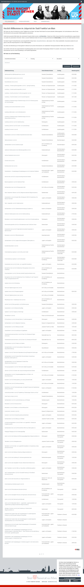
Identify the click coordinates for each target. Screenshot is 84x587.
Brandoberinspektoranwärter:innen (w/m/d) (14, 78)
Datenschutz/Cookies (53, 581)
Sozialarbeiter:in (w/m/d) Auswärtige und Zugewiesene (16, 330)
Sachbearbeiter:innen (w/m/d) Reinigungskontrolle (15, 187)
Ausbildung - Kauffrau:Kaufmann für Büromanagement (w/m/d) (18, 93)
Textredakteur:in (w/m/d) (10, 315)
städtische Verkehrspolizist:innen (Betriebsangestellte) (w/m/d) (18, 150)
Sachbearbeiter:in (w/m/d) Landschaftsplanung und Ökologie (17, 400)
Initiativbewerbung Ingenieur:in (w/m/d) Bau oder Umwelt (16, 252)
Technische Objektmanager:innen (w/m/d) (13, 287)
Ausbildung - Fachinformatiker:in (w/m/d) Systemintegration (17, 97)
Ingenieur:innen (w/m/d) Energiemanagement (14, 291)
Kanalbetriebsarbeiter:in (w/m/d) (11, 246)
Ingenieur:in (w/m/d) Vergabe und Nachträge (14, 311)
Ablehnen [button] (75, 580)
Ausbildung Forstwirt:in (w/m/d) (11, 129)
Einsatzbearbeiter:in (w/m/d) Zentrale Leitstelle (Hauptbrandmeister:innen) (20, 273)
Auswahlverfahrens (41, 41)
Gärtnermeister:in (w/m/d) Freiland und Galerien (14, 343)
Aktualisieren (76, 66)
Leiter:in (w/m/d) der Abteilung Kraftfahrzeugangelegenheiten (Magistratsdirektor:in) (22, 436)
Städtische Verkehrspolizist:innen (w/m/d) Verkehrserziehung (17, 214)
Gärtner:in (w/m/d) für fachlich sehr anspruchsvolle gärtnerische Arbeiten (20, 370)
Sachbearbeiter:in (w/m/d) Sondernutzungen (14, 144)
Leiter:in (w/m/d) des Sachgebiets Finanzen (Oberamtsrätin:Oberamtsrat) (20, 462)
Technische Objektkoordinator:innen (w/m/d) (14, 295)
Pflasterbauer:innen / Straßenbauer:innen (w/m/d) (15, 299)
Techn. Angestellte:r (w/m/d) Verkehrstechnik (14, 203)
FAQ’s (54, 41)
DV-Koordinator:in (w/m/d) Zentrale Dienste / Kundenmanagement (18, 319)
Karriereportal (45, 21)
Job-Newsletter (42, 36)
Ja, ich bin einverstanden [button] (70, 578)
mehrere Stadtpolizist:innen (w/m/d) (12, 155)
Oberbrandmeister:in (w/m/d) (11, 140)
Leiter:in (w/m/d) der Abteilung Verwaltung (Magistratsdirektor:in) (18, 452)
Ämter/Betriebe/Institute (47, 70)
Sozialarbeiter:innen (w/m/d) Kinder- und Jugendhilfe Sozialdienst (18, 264)
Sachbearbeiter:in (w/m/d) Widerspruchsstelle (14, 326)
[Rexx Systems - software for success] (77, 549)
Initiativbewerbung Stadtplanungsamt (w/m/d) (14, 484)
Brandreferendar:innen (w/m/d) (11, 82)
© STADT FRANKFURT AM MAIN (33, 581)
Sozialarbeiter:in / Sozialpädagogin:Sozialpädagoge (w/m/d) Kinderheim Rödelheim (22, 171)
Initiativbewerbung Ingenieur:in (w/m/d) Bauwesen (15, 259)
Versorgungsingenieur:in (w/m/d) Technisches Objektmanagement (18, 367)
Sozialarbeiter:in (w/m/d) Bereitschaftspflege (14, 308)
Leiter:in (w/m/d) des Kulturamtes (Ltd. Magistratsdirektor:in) (17, 478)
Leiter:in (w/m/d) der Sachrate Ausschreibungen (14, 499)
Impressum (44, 581)
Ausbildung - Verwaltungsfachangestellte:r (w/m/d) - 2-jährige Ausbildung (20, 85)
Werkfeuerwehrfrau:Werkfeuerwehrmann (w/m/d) (15, 74)
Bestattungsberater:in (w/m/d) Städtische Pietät (15, 182)
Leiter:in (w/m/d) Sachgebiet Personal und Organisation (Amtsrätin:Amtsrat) (20, 494)
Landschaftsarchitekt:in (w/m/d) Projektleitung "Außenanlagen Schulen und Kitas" (21, 392)
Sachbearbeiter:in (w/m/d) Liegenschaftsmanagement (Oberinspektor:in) (19, 240)
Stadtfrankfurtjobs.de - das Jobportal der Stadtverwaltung (14, 1)
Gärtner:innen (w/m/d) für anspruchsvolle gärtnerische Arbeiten (18, 176)
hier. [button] (79, 575)
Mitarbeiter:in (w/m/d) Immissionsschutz (13, 403)
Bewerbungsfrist (75, 70)
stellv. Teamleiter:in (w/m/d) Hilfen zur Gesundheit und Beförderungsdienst (20, 468)
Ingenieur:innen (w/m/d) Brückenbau (12, 283)
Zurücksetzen (67, 66)
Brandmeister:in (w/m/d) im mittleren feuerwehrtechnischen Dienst (18, 134)
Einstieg (59, 70)
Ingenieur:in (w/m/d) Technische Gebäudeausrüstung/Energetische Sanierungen (21, 352)
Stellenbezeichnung (9, 70)
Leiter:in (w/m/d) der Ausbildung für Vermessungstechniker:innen (18, 457)
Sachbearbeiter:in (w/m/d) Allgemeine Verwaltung (15, 323)
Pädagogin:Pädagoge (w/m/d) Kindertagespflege (15, 431)
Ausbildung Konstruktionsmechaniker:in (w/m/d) (15, 106)
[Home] (42, 11)
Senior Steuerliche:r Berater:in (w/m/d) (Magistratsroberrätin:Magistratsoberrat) (21, 192)
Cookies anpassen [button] (64, 580)
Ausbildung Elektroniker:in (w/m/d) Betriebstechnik (15, 112)
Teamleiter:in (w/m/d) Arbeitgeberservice (13, 441)
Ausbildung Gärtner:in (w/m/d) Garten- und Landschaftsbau (17, 125)
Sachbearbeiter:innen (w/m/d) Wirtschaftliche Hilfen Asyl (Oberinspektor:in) (20, 428)
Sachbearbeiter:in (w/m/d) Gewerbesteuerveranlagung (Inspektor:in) (19, 208)
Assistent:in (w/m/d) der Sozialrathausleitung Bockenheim (17, 415)
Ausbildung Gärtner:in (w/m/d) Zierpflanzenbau (14, 122)
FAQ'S (35, 21)
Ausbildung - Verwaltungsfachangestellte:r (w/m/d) (15, 89)
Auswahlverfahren (24, 21)
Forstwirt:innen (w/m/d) (10, 160)
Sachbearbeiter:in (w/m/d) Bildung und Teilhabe (14, 418)
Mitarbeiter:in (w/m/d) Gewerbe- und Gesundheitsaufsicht (16, 407)
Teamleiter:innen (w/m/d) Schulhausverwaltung (14, 383)
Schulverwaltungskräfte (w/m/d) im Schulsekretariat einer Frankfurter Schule (20, 224)
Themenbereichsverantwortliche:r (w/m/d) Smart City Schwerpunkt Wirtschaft (21, 339)
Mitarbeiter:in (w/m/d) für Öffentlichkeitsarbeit (14, 235)
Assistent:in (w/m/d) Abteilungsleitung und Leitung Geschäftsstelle (18, 379)
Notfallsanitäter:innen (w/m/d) (11, 166)
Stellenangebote (9, 21)
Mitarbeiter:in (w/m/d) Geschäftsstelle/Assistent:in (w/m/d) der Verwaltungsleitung (22, 219)
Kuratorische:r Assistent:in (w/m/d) (12, 411)
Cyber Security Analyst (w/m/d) (11, 396)
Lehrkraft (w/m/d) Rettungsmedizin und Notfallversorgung (17, 304)
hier (72, 45)
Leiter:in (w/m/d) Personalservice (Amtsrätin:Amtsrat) (16, 489)
